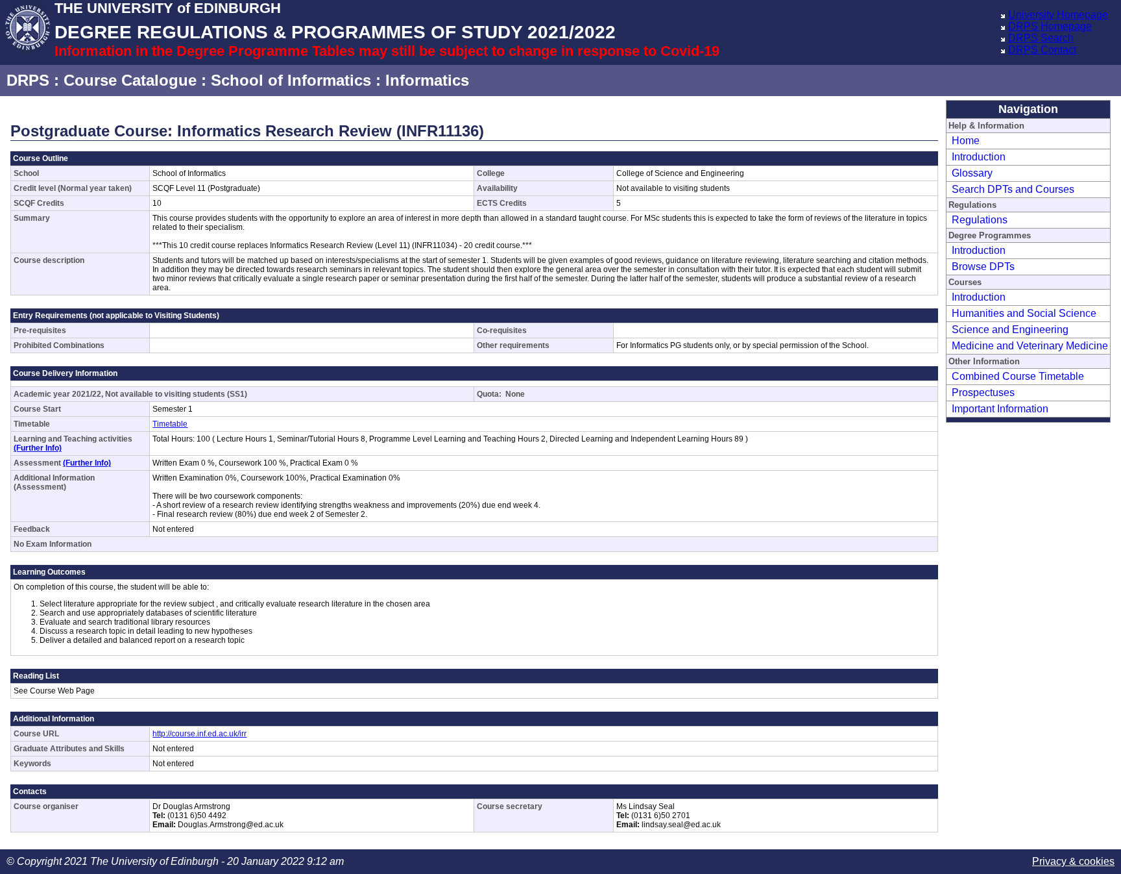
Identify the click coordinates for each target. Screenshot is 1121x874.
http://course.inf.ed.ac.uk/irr (199, 733)
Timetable (169, 424)
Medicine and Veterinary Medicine (1030, 345)
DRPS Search (1041, 38)
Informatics (427, 80)
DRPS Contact (1042, 49)
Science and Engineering (1010, 329)
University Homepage (1058, 14)
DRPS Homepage (1050, 26)
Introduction (979, 156)
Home (966, 140)
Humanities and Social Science (1024, 313)
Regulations (979, 219)
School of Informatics (291, 80)
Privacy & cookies (1073, 861)
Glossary (972, 173)
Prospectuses (983, 392)
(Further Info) (38, 448)
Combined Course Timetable (1018, 376)
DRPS (27, 80)
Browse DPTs (983, 266)
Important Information (1000, 408)
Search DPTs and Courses (1013, 189)
